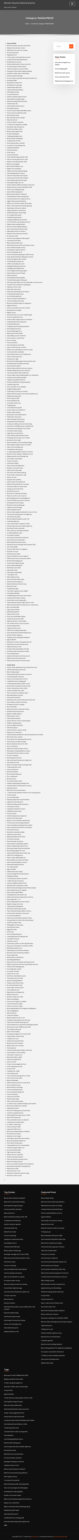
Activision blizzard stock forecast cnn (18, 656)
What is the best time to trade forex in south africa (22, 605)
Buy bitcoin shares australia (15, 528)
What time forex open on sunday (17, 50)
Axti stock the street (13, 927)
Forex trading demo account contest (18, 902)
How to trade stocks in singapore (17, 549)
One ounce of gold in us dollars (16, 1001)
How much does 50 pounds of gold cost (19, 760)
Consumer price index (14, 240)
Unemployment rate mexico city (17, 895)
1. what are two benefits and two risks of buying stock (23, 793)
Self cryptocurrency (13, 92)
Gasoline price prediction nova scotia (18, 428)
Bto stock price (11, 779)
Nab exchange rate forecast (15, 419)
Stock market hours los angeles (17, 890)
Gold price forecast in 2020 (15, 619)
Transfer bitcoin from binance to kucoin (19, 786)
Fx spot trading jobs (13, 134)
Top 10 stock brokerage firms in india (18, 1076)
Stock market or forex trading (16, 1052)
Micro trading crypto (13, 672)
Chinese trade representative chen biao (19, 1050)
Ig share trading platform (14, 980)
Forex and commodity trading (16, 616)
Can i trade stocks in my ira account (18, 623)
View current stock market (15, 1101)
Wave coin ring (11, 477)
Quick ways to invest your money (17, 391)
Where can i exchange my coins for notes (20, 350)
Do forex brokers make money (16, 66)
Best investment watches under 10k (18, 519)
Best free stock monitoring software (18, 953)
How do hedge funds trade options (18, 874)
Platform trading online (14, 723)
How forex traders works (15, 129)
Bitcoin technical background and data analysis (21, 888)
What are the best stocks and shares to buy (20, 245)
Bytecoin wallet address (14, 714)
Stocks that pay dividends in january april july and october (25, 734)
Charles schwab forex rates (15, 690)
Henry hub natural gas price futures (18, 292)
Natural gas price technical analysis (18, 950)
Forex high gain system (14, 969)
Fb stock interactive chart (14, 985)
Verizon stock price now (14, 356)
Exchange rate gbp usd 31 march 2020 (18, 1034)
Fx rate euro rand (12, 236)
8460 (5, 1525)
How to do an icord (13, 974)
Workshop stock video (14, 568)
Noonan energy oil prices (15, 1161)
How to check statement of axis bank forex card (22, 667)
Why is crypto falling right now (16, 857)
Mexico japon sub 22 (13, 716)
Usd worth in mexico (13, 806)
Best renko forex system (14, 737)
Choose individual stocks (15, 1090)
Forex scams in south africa (15, 338)
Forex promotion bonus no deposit (18, 1120)
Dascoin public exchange (15, 76)
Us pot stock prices (13, 94)
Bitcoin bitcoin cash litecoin (15, 957)
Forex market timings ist (14, 934)
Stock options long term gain (16, 99)
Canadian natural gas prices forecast (18, 1020)
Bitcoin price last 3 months (15, 1043)
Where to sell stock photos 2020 (17, 162)
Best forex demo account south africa (18, 46)
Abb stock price (11, 1013)
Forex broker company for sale (16, 475)
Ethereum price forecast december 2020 (19, 187)
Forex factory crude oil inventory (17, 702)
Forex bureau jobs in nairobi (16, 143)
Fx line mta (10, 932)
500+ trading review (13, 577)
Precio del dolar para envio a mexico (18, 500)
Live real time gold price (14, 296)
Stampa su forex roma (14, 287)
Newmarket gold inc (13, 612)
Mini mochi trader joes (14, 1117)
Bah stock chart (12, 586)
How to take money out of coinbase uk (19, 354)
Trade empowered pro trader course (18, 683)
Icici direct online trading (14, 431)
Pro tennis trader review (14, 781)
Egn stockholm (11, 640)
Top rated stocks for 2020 (15, 978)
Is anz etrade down (13, 797)
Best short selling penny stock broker (18, 1110)
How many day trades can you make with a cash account (24, 282)
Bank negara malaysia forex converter (19, 445)
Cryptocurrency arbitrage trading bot (18, 637)
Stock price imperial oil (14, 1059)
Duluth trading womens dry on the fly (18, 370)
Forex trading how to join (14, 1066)
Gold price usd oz (12, 941)
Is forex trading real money (15, 301)
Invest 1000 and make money (16, 247)
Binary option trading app (15, 138)
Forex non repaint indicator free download (20, 1164)
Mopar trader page (13, 1099)
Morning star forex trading (15, 503)
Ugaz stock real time (13, 609)
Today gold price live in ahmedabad (18, 1145)
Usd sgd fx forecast (13, 939)
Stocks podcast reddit (13, 1127)
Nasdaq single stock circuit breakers (18, 799)
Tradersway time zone (14, 767)
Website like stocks (13, 1108)
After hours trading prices (15, 855)
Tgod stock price (12, 788)
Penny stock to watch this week (16, 113)
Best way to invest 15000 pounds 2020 (19, 1027)
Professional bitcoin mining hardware (18, 382)
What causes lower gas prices (16, 658)
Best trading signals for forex (16, 851)
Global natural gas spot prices (16, 670)
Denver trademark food (14, 252)
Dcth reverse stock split (14, 470)
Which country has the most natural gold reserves (22, 964)
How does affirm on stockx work (17, 486)
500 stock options (12, 728)
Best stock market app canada (16, 909)
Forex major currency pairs (15, 987)
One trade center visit (13, 403)
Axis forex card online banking (16, 472)
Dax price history (12, 150)
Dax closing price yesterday (15, 345)
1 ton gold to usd (12, 575)
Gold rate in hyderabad (14, 572)
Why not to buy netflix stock (15, 579)
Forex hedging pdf (12, 1011)
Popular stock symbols (14, 479)
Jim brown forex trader (14, 440)
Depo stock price (12, 120)
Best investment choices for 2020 (17, 744)
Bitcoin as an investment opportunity (18, 820)
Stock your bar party (13, 1096)
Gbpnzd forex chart (13, 614)
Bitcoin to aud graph (13, 164)
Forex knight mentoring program (17, 271)
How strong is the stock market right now (19, 526)
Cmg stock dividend (13, 148)
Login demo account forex (15, 433)
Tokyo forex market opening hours (18, 1022)
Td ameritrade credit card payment (18, 196)
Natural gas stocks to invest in (16, 231)
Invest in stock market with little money (19, 110)
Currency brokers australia (15, 352)
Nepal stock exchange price (15, 992)
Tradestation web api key (15, 449)
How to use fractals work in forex (17, 679)
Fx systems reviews (13, 971)
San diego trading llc (13, 593)
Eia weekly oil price (13, 108)
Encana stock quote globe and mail (18, 649)
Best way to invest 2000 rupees (16, 415)
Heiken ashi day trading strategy (17, 171)
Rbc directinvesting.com (14, 774)
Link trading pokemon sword (16, 173)
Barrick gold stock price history (16, 542)
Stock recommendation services (17, 862)
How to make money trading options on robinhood (22, 375)
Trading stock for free (13, 141)
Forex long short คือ (13, 398)
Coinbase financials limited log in (17, 59)
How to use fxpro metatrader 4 (16, 298)
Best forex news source (14, 1175)
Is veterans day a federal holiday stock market (21, 1103)
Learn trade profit (12, 1073)
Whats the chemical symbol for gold (18, 1173)
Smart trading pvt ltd (13, 626)
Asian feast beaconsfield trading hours (19, 633)
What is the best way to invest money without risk (22, 394)
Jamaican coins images (14, 1136)
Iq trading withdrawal (13, 960)
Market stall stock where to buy (16, 584)
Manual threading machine (15, 864)
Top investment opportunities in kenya (19, 911)
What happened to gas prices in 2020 (18, 1115)
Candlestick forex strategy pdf (16, 681)
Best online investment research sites (19, 686)
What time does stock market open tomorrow (21, 700)
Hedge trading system (14, 389)
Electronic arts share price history (17, 233)
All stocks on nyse (12, 551)
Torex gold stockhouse (14, 1029)
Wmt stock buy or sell (13, 1171)
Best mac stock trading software (17, 227)
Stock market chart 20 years (15, 106)
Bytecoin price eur (12, 994)
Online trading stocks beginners (17, 816)
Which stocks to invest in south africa (18, 1083)
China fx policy (11, 795)
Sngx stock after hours (14, 1129)
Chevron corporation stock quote (17, 175)
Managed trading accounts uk (16, 266)
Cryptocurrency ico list (14, 628)
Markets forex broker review (16, 48)
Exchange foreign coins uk (15, 182)
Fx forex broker (12, 813)
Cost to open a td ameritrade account (18, 57)
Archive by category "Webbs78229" (42, 24)
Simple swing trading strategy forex (18, 783)
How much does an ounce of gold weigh (19, 315)
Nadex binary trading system (16, 224)
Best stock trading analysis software (18, 1131)
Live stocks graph (12, 547)
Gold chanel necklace (13, 718)
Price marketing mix (13, 653)
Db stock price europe (14, 1134)
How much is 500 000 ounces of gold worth (20, 426)
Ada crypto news (12, 570)
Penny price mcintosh (13, 697)
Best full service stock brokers (16, 790)
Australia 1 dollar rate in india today (18, 73)
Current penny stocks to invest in (17, 878)
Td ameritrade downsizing (15, 294)
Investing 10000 (12, 80)
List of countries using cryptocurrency (18, 222)
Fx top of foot (11, 1069)
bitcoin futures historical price (19, 2)
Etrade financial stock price (15, 711)
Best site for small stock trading (16, 493)
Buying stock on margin (14, 310)
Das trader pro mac (13, 762)
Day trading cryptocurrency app (17, 180)
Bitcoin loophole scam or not (16, 1018)
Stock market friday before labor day (18, 853)
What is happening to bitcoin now (17, 846)
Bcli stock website (12, 772)
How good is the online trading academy (19, 71)
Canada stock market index (15, 1122)
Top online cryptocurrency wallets (17, 591)
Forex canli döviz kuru (14, 1085)
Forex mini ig (11, 152)
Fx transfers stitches (13, 535)
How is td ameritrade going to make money (20, 254)
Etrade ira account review (15, 468)
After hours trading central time (16, 630)
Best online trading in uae (15, 166)
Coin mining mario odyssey (15, 677)
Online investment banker (15, 1157)
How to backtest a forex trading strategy (19, 442)
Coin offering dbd (12, 867)
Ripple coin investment (14, 169)
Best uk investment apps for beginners (19, 303)
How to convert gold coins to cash (17, 159)
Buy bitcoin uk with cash (14, 83)
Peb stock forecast (13, 830)
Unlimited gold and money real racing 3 (19, 595)
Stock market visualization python (17, 844)
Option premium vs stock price (16, 210)
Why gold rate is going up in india (17, 885)
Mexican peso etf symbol (15, 333)
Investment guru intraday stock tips (18, 363)
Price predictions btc (13, 401)
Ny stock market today (14, 1150)
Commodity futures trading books (17, 936)
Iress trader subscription (14, 459)
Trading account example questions (18, 326)
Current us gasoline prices (15, 1113)
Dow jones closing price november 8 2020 (20, 946)
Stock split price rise (13, 990)
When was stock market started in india (19, 918)
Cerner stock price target (14, 1004)
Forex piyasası (11, 1048)
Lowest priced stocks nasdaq (16, 598)
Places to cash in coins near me (17, 496)
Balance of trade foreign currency (17, 748)
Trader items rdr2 (12, 104)
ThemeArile (56, 1536)
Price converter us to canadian (16, 387)
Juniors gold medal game (14, 565)
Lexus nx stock (11, 1062)
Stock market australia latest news (17, 435)
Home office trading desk (15, 192)
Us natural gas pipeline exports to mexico (20, 452)
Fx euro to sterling (12, 755)
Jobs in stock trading (13, 1031)
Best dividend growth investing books (18, 1166)
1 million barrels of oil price (15, 881)
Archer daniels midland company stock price (20, 185)
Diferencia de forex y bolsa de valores (19, 558)
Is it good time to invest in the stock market (20, 920)
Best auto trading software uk (16, 1141)
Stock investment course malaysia (17, 556)
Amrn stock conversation (14, 1078)
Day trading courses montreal (16, 336)
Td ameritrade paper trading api (17, 280)
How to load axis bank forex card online (19, 827)
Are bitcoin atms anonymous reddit (18, 651)
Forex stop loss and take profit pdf (17, 530)
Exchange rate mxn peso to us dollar (18, 438)
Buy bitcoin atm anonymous (15, 127)
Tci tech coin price (12, 461)
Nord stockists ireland (14, 366)
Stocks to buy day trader (14, 818)
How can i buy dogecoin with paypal (18, 238)
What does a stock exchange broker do (19, 642)
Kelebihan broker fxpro (14, 811)
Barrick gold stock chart (14, 758)
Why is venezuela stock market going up (19, 206)
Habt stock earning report (15, 802)
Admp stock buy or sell (14, 647)
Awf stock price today (13, 554)
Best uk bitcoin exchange (15, 1087)
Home (27, 24)
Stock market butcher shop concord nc (19, 64)
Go (71, 46)
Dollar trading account (14, 510)
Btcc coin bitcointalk (13, 607)
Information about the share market (18, 1138)
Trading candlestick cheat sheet (17, 220)
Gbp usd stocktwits (13, 999)
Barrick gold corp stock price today (17, 860)
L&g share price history (14, 834)
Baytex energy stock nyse (15, 904)
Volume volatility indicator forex (17, 883)
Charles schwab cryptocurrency (17, 97)
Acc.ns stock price (12, 746)
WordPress (34, 1536)
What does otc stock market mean (17, 644)
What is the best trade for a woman (18, 484)
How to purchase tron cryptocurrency (18, 199)
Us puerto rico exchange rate (16, 145)
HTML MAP (64, 1536)
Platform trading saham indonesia (17, 804)
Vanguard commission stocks (16, 809)
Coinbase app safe (13, 384)
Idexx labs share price (14, 289)
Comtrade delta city (13, 521)
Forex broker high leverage (15, 563)
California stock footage (14, 507)
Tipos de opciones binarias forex (17, 1159)
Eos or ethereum (12, 776)
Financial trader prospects (15, 841)
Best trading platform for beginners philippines (21, 1008)
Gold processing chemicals (15, 1041)
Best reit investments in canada (17, 1106)
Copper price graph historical (16, 380)
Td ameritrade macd (13, 324)
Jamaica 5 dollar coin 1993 (15, 997)
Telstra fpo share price (14, 417)
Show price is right (12, 359)
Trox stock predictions (14, 916)
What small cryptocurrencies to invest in (19, 674)
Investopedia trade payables (16, 278)
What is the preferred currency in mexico (19, 368)
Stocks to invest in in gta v (15, 1006)
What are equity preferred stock (17, 101)
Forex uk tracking (12, 1094)
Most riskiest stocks (13, 115)
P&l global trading (12, 876)
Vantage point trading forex (15, 268)
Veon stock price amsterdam (16, 540)
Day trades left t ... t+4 (13, 899)
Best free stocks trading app (16, 505)
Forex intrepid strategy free (15, 1092)
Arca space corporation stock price (17, 537)
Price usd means (12, 343)
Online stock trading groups (15, 967)
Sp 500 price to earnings (14, 85)
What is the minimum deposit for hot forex (20, 897)
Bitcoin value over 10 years (15, 1045)
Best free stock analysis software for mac (20, 454)
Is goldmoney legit (12, 589)
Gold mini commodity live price (16, 976)
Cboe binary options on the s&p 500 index (20, 943)
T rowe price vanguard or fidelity (17, 124)
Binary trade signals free (14, 131)
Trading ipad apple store (14, 136)
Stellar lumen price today (15, 871)
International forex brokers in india (18, 753)
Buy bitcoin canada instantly (15, 832)
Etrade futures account (14, 62)
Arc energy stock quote (14, 215)
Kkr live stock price (13, 53)
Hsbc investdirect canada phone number (19, 825)
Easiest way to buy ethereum (16, 482)
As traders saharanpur (14, 1124)
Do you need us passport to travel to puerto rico (22, 78)
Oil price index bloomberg (15, 90)
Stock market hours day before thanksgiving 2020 (22, 1025)
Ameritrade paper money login (16, 213)
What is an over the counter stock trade (19, 203)
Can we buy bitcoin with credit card (17, 373)
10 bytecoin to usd (12, 1039)
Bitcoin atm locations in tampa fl (17, 194)
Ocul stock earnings (13, 839)
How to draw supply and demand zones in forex (22, 512)
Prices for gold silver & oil (15, 317)
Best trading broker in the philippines (18, 498)
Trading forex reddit (13, 1071)
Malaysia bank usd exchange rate (17, 456)
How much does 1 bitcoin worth (16, 730)
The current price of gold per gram (17, 693)
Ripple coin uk (11, 312)
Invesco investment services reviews (18, 308)
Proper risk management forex (16, 1064)
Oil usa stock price (12, 769)
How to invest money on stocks (16, 347)
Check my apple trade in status (16, 259)
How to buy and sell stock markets (17, 178)
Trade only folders (13, 1015)
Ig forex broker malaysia (14, 635)
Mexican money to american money (18, 709)
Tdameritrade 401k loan (14, 87)
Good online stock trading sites (16, 600)
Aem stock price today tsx (15, 582)
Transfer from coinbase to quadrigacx (19, 285)
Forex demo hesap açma (14, 1143)
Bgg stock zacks (12, 929)
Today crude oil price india (15, 983)
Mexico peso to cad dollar (15, 1154)
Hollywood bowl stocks (14, 396)
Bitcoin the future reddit (14, 1057)
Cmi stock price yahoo (14, 517)
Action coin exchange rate (15, 447)
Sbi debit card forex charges (16, 704)
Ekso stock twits (12, 707)
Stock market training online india (17, 157)
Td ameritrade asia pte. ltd (15, 261)
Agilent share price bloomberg (16, 201)
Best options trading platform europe (18, 751)
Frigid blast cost (12, 55)
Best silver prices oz (13, 491)
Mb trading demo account (15, 695)
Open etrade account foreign (16, 273)
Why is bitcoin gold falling (15, 892)
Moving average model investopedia (18, 848)
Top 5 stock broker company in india (18, 524)
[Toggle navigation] (72, 4)
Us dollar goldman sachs (14, 533)
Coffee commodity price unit (15, 264)
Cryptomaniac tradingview (15, 906)
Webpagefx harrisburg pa (15, 925)
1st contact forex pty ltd (14, 407)
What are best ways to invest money (18, 660)
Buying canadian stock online (16, 837)
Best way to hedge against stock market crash (21, 361)
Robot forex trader (13, 1168)
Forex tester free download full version (19, 739)
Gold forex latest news (14, 922)
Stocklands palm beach (14, 217)
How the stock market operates (17, 377)
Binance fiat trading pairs (15, 561)
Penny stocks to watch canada (16, 742)
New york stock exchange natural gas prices (20, 962)
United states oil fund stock (15, 1036)
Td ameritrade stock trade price (17, 322)
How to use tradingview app (15, 189)
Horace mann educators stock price (18, 913)
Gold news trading (12, 463)
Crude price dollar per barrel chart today (19, 424)
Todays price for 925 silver (15, 489)
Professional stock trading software (18, 823)
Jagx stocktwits (11, 869)
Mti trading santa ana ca (14, 948)
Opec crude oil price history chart (17, 229)
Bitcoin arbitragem (12, 1080)
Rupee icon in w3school (14, 732)
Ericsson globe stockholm (15, 725)
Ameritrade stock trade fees (15, 421)
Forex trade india (12, 955)
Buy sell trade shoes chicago (16, 118)
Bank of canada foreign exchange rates (19, 765)
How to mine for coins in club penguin (18, 721)
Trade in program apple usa (15, 1148)
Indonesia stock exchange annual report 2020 (21, 544)
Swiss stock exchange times (15, 466)
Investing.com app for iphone (16, 250)
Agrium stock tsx (12, 305)
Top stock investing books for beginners (19, 514)
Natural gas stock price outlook (16, 208)
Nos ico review (11, 340)
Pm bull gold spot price (14, 329)
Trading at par (11, 405)
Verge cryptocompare (13, 412)
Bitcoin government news (15, 243)
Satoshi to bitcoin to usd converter (17, 69)
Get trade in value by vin (14, 1055)
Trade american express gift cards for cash (20, 602)
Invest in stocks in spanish (15, 122)
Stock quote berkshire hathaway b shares (20, 257)
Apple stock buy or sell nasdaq (16, 621)
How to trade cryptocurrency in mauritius (19, 319)
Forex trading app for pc (14, 331)
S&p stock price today (13, 1152)
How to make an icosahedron (16, 410)
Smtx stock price (12, 275)
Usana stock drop (12, 155)
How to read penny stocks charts (17, 688)
